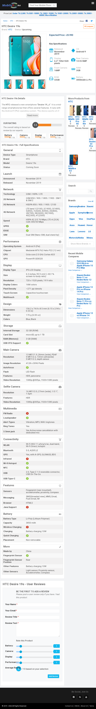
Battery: (9, 645)
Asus (72, 225)
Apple (72, 212)
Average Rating (12, 668)
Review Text (12, 623)
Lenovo (81, 231)
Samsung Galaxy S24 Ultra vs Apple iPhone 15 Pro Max (85, 264)
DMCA (77, 706)
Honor (90, 225)
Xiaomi (90, 206)
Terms (92, 706)
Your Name (11, 604)
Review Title (12, 617)
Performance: (12, 662)
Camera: (9, 651)
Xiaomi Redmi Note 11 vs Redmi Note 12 (84, 277)
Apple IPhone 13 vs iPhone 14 (85, 314)
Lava (72, 231)
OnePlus (90, 219)
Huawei (81, 225)
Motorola (72, 237)
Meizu (90, 237)
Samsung (72, 206)
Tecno (90, 212)
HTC (70, 101)
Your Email (11, 610)
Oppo (72, 219)
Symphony (81, 212)
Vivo (81, 219)
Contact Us (69, 706)
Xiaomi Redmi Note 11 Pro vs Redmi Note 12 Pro (84, 302)
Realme (81, 206)
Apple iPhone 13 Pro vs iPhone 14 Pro (85, 289)
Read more (32, 115)
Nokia (81, 237)
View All (90, 201)
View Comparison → (75, 270)
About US (84, 706)
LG (89, 231)
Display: (9, 657)
